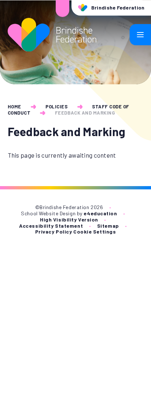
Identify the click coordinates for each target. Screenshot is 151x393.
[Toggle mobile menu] (140, 34)
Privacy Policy (53, 231)
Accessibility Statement (51, 226)
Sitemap (108, 226)
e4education (100, 213)
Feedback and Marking (85, 113)
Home (14, 106)
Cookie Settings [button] (94, 231)
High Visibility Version (69, 219)
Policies (56, 106)
